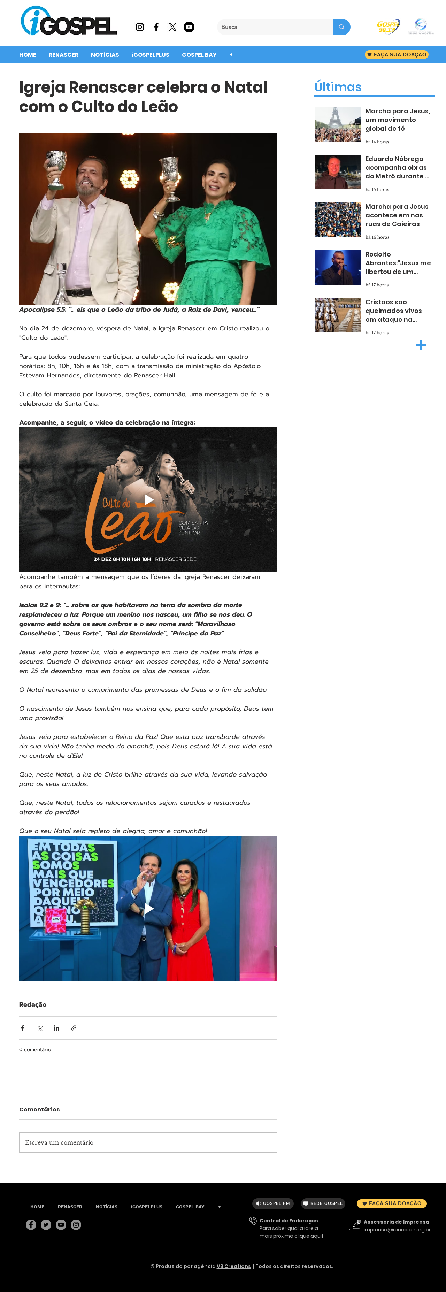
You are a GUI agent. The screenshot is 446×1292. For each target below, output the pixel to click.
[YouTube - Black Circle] (189, 27)
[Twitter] (46, 1225)
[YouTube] (61, 1225)
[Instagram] (76, 1225)
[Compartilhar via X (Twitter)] (39, 1028)
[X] (172, 27)
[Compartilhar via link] (73, 1028)
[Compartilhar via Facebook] (22, 1028)
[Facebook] (31, 1225)
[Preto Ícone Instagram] (139, 27)
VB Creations (234, 1266)
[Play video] (148, 499)
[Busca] (342, 27)
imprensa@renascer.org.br (397, 1229)
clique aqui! (308, 1235)
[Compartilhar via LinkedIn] (56, 1028)
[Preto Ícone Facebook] (156, 27)
